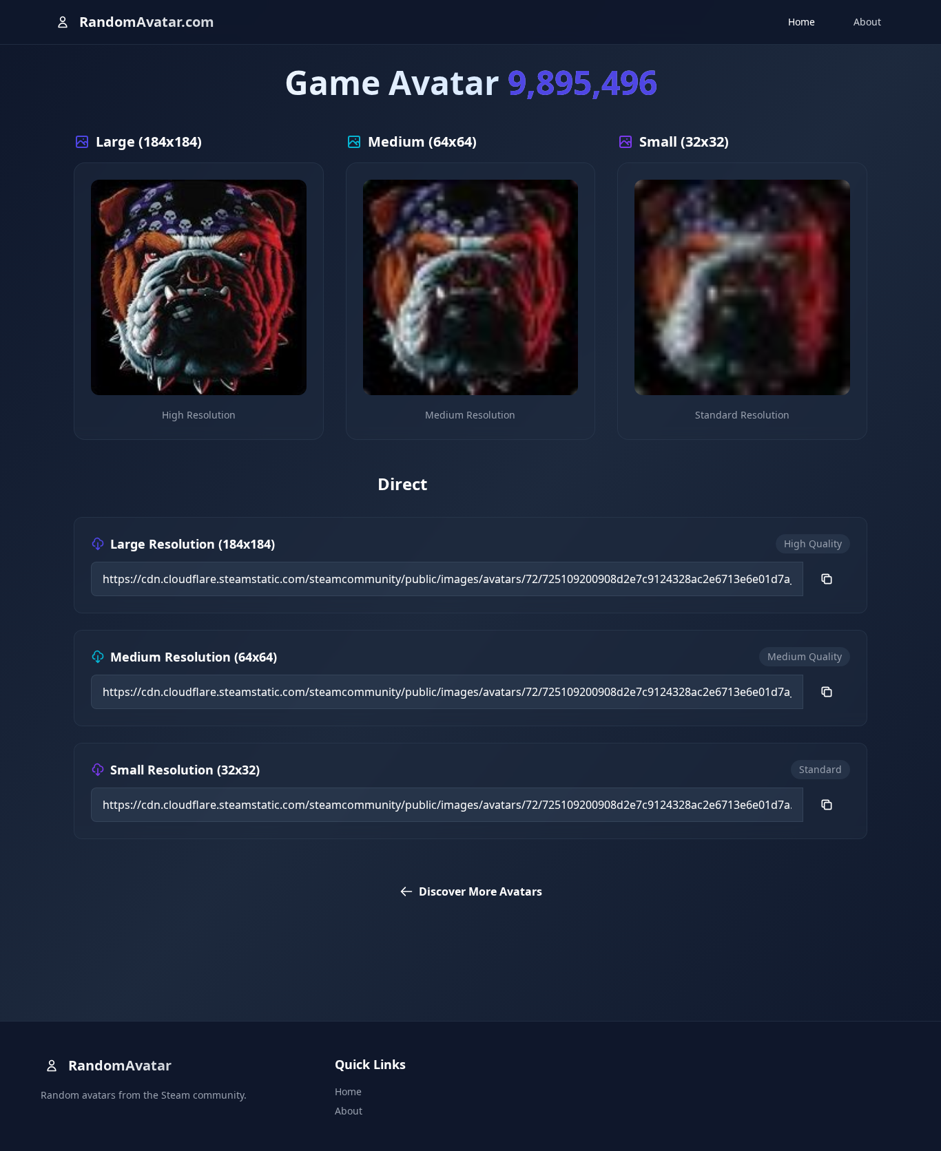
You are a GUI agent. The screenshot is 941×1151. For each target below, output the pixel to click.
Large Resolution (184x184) (192, 544)
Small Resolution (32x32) (185, 769)
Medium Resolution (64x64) (193, 656)
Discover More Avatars (480, 891)
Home (801, 21)
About (867, 21)
